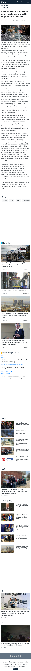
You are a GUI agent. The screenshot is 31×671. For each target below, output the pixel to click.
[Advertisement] (15, 223)
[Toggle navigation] (28, 1)
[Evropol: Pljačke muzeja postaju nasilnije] (15, 365)
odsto (5, 200)
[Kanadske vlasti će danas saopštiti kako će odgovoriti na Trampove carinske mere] (15, 253)
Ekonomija (25, 269)
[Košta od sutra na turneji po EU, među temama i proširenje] (15, 356)
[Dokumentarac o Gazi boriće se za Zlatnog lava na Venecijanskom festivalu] (15, 633)
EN (21, 2)
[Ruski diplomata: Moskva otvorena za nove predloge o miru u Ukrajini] (15, 373)
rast (18, 200)
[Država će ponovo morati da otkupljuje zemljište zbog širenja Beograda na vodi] (15, 304)
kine (12, 200)
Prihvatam (15, 668)
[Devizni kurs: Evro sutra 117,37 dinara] (15, 280)
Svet (7, 7)
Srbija (3, 7)
